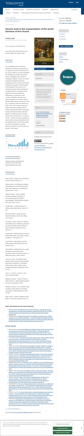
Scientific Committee (33, 9)
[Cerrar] (81, 428)
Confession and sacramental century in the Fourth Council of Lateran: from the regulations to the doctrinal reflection (31, 355)
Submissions (54, 9)
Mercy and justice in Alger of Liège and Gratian (33, 370)
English (61, 57)
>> (20, 408)
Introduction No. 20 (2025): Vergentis (28, 309)
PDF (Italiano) (41, 69)
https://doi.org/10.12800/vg (69, 23)
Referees (45, 9)
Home (7, 18)
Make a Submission (66, 46)
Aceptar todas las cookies (62, 432)
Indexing (56, 13)
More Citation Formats (43, 100)
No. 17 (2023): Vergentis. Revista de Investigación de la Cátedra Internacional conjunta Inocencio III (29, 20)
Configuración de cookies (62, 424)
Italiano (61, 62)
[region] (42, 428)
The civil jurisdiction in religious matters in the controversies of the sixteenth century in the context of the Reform (31, 330)
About (7, 9)
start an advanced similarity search (22, 412)
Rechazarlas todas (63, 428)
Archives (13, 18)
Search (75, 9)
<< (6, 408)
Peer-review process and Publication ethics (36, 13)
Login (77, 2)
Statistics (16, 13)
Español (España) (63, 59)
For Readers (62, 34)
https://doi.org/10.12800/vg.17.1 (16, 46)
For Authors (62, 36)
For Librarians (62, 39)
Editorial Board (18, 9)
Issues (8, 13)
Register (71, 2)
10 (17, 408)
